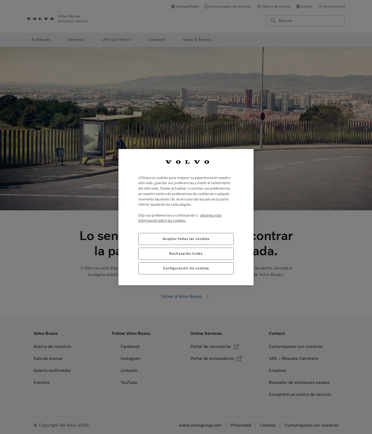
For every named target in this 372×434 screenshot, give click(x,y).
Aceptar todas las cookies (186, 238)
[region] (186, 217)
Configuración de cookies (186, 268)
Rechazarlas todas (186, 253)
